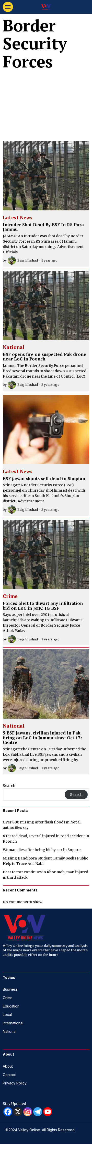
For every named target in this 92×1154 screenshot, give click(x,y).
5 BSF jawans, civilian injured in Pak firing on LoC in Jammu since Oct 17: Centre (42, 738)
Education (11, 1006)
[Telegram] (37, 1111)
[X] (17, 1111)
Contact (9, 1074)
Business (10, 989)
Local (7, 1014)
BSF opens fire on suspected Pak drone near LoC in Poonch (44, 356)
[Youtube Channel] (47, 1111)
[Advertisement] (46, 105)
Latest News (17, 218)
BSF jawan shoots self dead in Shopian (44, 478)
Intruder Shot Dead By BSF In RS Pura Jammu (43, 227)
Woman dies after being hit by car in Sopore (41, 849)
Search (9, 785)
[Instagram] (27, 1111)
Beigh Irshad (27, 260)
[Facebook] (7, 1111)
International (13, 1023)
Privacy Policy (15, 1083)
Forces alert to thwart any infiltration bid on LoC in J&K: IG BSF (43, 605)
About (8, 1066)
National (14, 347)
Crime (10, 596)
